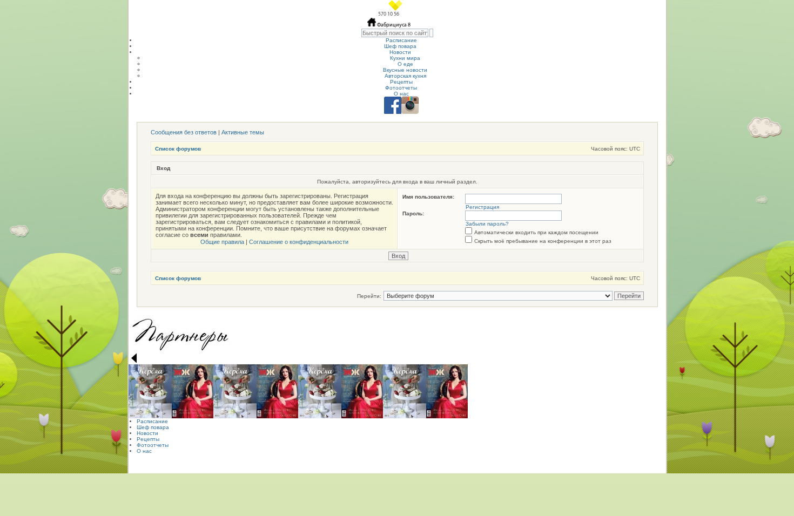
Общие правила (222, 242)
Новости (400, 52)
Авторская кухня (405, 76)
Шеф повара (400, 46)
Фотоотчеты (401, 88)
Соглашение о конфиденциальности (298, 242)
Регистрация (482, 207)
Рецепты (401, 82)
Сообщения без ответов (184, 132)
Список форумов (178, 149)
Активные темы (242, 132)
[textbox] (394, 33)
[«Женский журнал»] (192, 391)
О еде (405, 64)
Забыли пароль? (487, 224)
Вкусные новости (405, 70)
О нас (401, 94)
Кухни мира (405, 58)
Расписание (401, 40)
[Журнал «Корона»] (150, 391)
